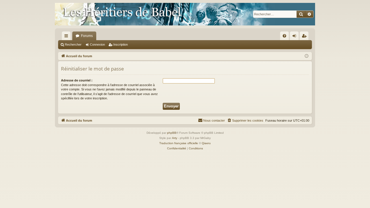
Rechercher (73, 44)
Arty (174, 138)
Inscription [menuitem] (305, 37)
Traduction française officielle (178, 143)
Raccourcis (67, 37)
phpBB (171, 132)
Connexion (97, 44)
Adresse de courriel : (76, 80)
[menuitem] (284, 35)
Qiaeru (206, 143)
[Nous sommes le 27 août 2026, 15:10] (306, 56)
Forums (87, 36)
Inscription (120, 44)
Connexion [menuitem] (295, 37)
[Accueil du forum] (185, 14)
